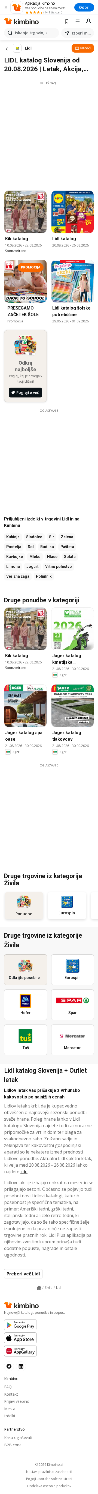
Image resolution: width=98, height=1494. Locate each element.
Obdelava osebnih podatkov (49, 1486)
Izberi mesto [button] (82, 33)
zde (23, 1172)
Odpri (84, 7)
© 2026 (49, 1464)
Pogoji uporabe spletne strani (49, 1479)
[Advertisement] (49, 134)
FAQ (8, 1386)
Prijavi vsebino (16, 1401)
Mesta (9, 1408)
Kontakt (11, 1394)
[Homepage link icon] (39, 1288)
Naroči (85, 48)
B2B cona (13, 1444)
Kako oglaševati (18, 1437)
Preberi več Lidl (23, 1274)
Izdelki (9, 1415)
